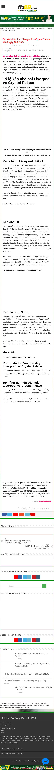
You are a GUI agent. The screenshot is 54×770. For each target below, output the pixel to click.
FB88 (44, 736)
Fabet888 (39, 761)
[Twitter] (25, 577)
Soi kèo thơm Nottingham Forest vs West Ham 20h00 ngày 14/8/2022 (18, 541)
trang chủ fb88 (27, 736)
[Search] (44, 586)
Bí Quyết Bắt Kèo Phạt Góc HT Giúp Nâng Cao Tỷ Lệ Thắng (25, 681)
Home (2, 28)
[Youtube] (34, 577)
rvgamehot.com (6, 753)
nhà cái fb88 (17, 736)
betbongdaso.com (7, 725)
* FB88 (3, 736)
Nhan (6, 45)
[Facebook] (20, 577)
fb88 (2, 731)
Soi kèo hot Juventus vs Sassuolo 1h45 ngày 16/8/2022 (37, 546)
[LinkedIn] (29, 577)
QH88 (3, 733)
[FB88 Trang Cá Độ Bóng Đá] (27, 7)
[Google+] (16, 577)
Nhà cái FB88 (29, 740)
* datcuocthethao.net (8, 729)
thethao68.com (6, 723)
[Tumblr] (38, 577)
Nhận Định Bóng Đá (13, 28)
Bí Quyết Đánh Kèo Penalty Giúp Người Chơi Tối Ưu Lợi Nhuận (27, 674)
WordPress (22, 761)
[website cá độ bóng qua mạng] (27, 18)
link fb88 (45, 738)
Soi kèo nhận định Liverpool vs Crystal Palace (22, 56)
